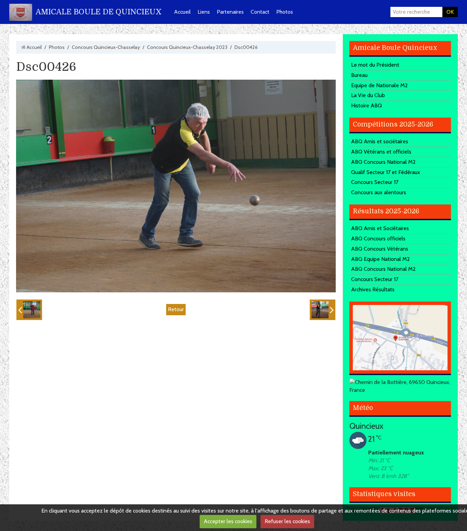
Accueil (182, 12)
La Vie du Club (368, 95)
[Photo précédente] (29, 310)
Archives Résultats (373, 289)
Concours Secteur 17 (374, 182)
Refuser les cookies (287, 521)
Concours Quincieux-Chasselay (106, 47)
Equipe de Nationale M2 (379, 85)
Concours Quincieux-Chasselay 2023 (187, 47)
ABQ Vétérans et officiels (381, 151)
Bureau (359, 75)
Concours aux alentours (378, 192)
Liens (204, 12)
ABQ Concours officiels (378, 238)
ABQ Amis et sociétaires (379, 141)
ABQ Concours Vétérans (379, 248)
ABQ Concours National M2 (383, 162)
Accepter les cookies (228, 521)
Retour (176, 309)
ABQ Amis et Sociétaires (380, 228)
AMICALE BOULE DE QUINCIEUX (99, 12)
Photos (284, 12)
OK (450, 12)
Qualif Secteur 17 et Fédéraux (385, 172)
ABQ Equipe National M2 (380, 259)
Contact (260, 12)
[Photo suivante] (322, 310)
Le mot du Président (375, 65)
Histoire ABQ (366, 105)
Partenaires (230, 12)
